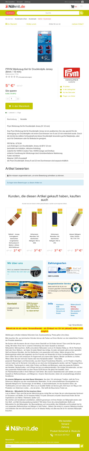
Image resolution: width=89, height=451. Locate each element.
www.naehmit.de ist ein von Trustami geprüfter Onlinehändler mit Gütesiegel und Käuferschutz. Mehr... (59, 289)
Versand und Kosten (14, 297)
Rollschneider (22, 369)
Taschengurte (19, 365)
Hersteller (23, 119)
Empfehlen (66, 86)
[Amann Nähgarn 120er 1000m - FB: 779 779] (75, 219)
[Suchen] (81, 13)
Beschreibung (12, 119)
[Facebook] (82, 2)
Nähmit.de (35, 393)
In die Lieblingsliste (69, 89)
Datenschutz (60, 309)
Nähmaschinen (20, 348)
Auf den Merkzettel (69, 92)
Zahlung (27, 2)
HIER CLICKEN (53, 276)
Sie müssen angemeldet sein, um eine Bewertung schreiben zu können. (36, 175)
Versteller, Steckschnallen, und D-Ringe (21, 367)
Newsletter (74, 313)
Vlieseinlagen (17, 361)
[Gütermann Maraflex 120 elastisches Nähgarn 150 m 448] (34, 219)
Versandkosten (77, 325)
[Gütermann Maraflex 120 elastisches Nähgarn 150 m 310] (54, 219)
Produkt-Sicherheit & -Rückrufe (65, 430)
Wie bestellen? (76, 311)
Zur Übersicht (12, 24)
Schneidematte (71, 367)
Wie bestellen (10, 2)
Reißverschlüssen (20, 374)
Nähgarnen (34, 374)
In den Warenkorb (20, 106)
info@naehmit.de (13, 308)
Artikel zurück (31, 24)
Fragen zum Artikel (69, 96)
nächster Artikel (77, 24)
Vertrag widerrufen (75, 308)
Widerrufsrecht (76, 304)
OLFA (40, 369)
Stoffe (60, 359)
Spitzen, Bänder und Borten (63, 356)
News (72, 315)
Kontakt (9, 310)
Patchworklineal (13, 372)
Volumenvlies (29, 361)
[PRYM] (72, 75)
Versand (19, 2)
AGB (57, 307)
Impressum (60, 304)
